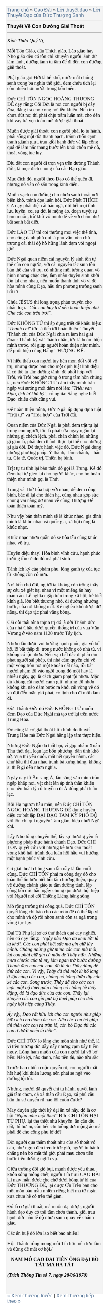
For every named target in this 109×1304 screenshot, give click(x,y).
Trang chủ (18, 9)
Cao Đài (43, 9)
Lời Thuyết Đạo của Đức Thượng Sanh (53, 12)
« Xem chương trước (30, 1295)
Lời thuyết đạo (72, 9)
